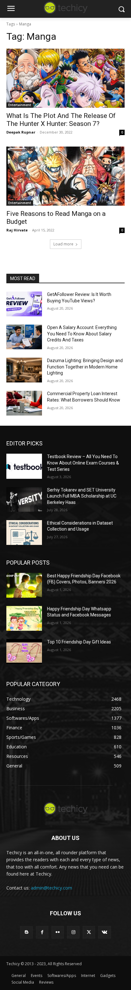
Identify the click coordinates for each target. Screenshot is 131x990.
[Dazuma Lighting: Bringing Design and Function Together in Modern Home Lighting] (24, 370)
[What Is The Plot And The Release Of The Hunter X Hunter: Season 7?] (65, 78)
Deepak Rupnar (20, 132)
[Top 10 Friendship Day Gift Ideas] (24, 651)
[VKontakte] (104, 932)
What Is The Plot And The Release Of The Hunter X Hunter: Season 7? (61, 119)
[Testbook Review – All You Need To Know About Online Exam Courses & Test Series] (24, 466)
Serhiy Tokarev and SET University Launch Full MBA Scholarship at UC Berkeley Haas (81, 496)
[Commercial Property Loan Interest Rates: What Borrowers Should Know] (24, 403)
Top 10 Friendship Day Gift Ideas (79, 641)
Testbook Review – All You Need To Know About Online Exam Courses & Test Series (83, 462)
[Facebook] (42, 932)
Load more (63, 244)
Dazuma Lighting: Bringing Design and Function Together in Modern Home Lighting (85, 366)
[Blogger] (26, 932)
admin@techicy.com (51, 888)
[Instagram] (73, 932)
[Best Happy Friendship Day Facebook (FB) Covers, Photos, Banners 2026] (24, 585)
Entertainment (19, 105)
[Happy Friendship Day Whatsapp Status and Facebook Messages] (24, 618)
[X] (89, 932)
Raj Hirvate (17, 230)
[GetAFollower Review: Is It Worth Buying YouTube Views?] (24, 304)
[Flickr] (58, 932)
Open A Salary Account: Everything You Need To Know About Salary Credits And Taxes (82, 333)
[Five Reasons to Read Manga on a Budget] (65, 176)
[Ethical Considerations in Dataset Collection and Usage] (24, 532)
